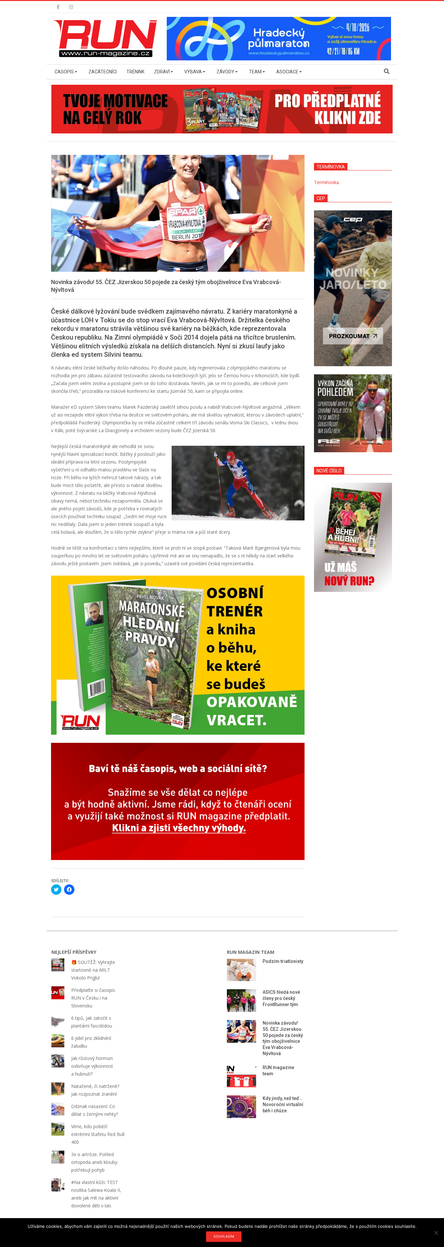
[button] (106, 38)
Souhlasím (224, 1236)
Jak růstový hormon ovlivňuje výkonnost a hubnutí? (92, 1066)
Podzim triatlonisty (283, 961)
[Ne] (436, 1232)
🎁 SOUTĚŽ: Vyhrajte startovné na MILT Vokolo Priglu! (93, 970)
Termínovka (326, 182)
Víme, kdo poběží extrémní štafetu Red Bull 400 (97, 1134)
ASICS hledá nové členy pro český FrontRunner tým (281, 998)
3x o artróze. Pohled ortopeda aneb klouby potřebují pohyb (94, 1162)
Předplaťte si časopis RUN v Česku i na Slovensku (93, 998)
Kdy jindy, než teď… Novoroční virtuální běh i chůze (283, 1104)
